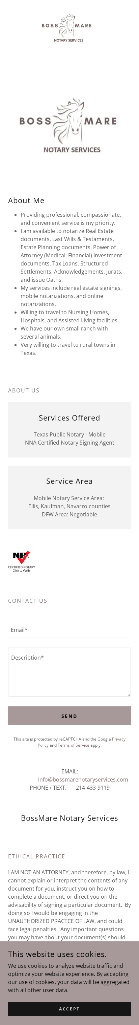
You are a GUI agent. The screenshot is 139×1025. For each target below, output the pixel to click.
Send (69, 716)
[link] (69, 26)
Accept (69, 1009)
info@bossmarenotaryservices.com (83, 779)
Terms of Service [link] (73, 745)
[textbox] (69, 630)
